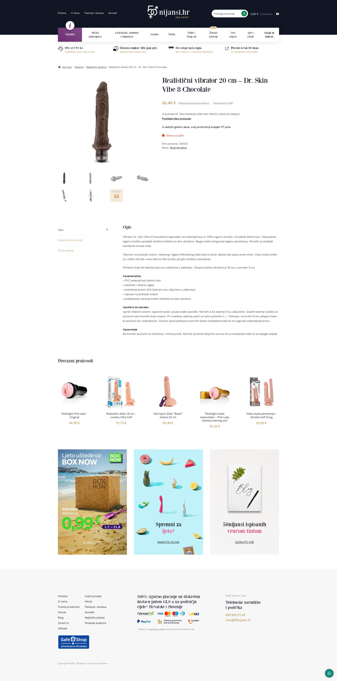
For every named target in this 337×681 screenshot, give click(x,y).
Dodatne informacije (70, 240)
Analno (154, 34)
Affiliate (62, 628)
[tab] (84, 230)
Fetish (171, 34)
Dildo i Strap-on (191, 34)
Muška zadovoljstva (95, 34)
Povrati (62, 612)
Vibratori (70, 34)
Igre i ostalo (250, 34)
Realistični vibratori (96, 67)
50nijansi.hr (168, 12)
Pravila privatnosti (69, 607)
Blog (60, 617)
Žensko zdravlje (213, 34)
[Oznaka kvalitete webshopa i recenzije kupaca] (74, 642)
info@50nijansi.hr (238, 620)
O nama (75, 13)
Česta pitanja (66, 250)
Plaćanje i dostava (94, 13)
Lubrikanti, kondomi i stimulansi (127, 34)
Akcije (88, 601)
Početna (62, 13)
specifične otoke (156, 629)
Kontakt (112, 13)
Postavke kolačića (95, 623)
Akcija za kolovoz (269, 34)
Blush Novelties (178, 147)
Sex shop (67, 67)
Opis (61, 229)
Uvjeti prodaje (93, 596)
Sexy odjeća (233, 34)
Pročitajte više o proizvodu (176, 118)
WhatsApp (329, 673)
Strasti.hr (63, 623)
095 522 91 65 (74, 48)
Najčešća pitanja (95, 617)
